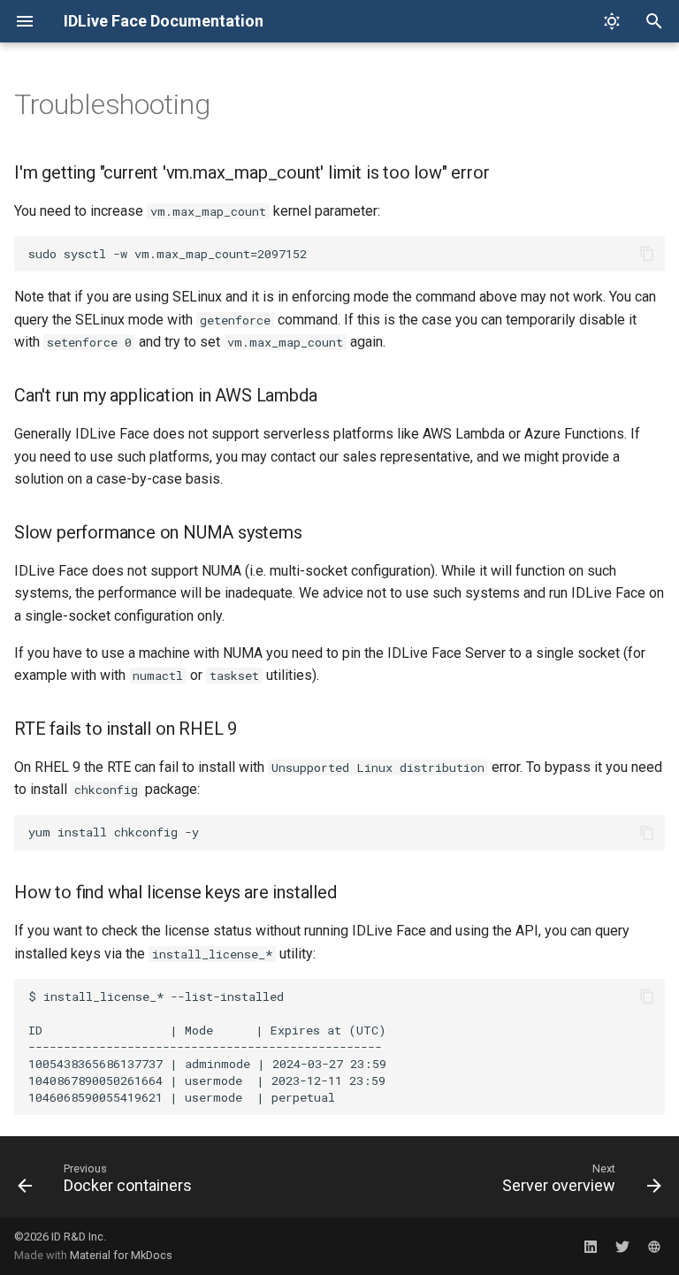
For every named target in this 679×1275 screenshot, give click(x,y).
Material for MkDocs (121, 1255)
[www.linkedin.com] (590, 1246)
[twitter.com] (622, 1246)
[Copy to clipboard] (647, 253)
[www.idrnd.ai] (654, 1246)
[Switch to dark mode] (611, 21)
